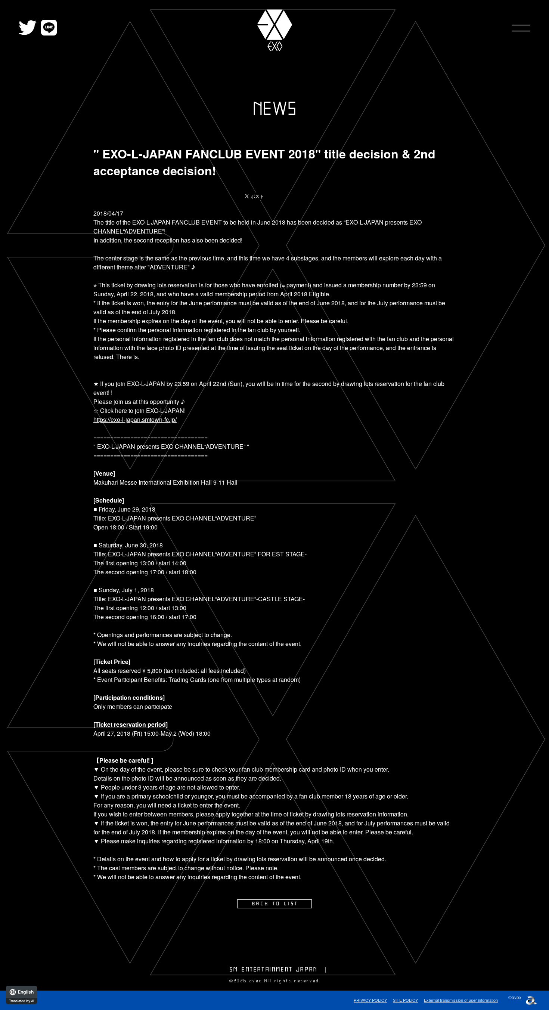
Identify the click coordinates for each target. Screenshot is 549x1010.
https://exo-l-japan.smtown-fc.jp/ (135, 419)
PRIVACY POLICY (370, 1000)
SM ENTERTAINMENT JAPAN (273, 969)
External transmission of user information (461, 1000)
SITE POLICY (405, 1000)
